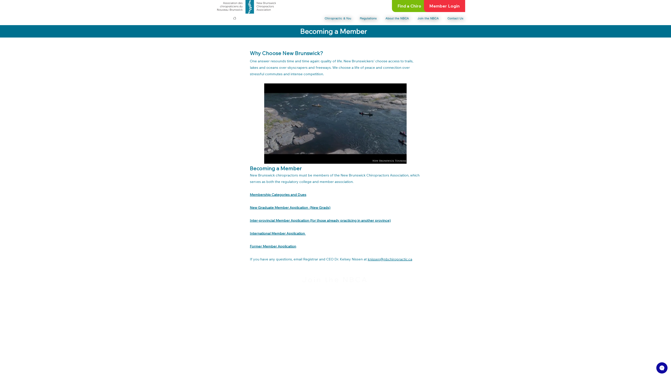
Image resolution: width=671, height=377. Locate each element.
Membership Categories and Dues (278, 194)
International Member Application (278, 233)
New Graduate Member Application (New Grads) (290, 207)
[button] (333, 18)
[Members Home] (235, 18)
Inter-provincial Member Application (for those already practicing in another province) (320, 220)
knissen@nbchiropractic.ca (390, 259)
